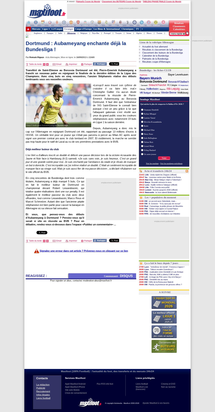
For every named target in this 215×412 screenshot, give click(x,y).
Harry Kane (148, 134)
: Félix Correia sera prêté (154, 187)
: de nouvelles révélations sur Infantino (159, 214)
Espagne (50, 33)
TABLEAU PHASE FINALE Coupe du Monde (162, 2)
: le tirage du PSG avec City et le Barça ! (160, 277)
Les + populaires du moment (160, 197)
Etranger (68, 29)
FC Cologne (172, 85)
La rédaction (43, 384)
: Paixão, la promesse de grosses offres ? (160, 285)
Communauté (118, 276)
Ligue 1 (46, 29)
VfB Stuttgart (145, 92)
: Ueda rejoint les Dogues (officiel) (158, 175)
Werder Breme (168, 92)
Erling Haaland (150, 150)
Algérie (139, 33)
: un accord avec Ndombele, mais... (158, 201)
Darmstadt (144, 85)
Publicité (40, 388)
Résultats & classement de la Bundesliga (162, 49)
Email (58, 64)
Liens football (43, 398)
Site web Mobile (72, 390)
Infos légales (43, 394)
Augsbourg (143, 75)
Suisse (128, 33)
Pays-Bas (95, 33)
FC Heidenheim (183, 85)
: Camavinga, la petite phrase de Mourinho (161, 206)
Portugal (107, 33)
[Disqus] (81, 324)
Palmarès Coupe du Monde (88, 2)
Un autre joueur (150, 154)
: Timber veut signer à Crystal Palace (158, 209)
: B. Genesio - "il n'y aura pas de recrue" (160, 204)
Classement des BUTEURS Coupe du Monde (121, 2)
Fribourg (142, 89)
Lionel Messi (149, 146)
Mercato (36, 29)
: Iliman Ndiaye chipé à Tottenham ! (160, 180)
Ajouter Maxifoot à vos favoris (156, 403)
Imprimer (73, 64)
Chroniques (127, 29)
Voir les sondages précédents (171, 163)
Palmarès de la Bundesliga (155, 59)
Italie (60, 33)
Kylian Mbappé (150, 114)
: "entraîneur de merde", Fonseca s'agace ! (161, 267)
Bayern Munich (150, 78)
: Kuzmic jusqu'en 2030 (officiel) (158, 190)
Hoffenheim (152, 88)
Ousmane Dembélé (151, 110)
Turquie (118, 33)
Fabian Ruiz (148, 142)
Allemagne (71, 33)
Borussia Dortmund (153, 81)
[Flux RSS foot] (187, 172)
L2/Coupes (57, 29)
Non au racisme (168, 387)
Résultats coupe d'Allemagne (156, 62)
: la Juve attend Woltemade (158, 192)
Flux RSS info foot (105, 384)
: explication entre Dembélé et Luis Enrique (161, 272)
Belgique (83, 33)
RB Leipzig (173, 88)
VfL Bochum (156, 93)
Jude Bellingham (150, 138)
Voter (164, 158)
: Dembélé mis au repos (153, 279)
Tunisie (159, 33)
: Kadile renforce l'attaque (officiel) (158, 185)
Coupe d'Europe (83, 29)
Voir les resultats (152, 163)
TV (137, 29)
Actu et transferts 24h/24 (158, 171)
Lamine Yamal (149, 118)
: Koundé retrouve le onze (155, 182)
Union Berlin (184, 89)
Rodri (146, 126)
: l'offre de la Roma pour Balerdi (156, 282)
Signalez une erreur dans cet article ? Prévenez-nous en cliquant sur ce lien (84, 250)
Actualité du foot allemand (155, 46)
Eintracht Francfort (157, 85)
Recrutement (43, 391)
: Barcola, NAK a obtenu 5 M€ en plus (159, 274)
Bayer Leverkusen (178, 74)
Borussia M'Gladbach (178, 81)
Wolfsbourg (182, 92)
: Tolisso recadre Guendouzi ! (156, 269)
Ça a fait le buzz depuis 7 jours (161, 263)
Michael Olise (149, 130)
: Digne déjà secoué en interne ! (156, 211)
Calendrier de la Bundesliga (155, 55)
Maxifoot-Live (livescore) (142, 388)
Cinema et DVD (168, 384)
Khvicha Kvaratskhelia (153, 122)
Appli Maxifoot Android (75, 384)
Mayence (162, 89)
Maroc (149, 33)
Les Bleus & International (107, 29)
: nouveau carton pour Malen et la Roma (160, 177)
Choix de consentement (76, 393)
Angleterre (38, 33)
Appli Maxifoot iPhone (75, 387)
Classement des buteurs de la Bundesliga (162, 52)
